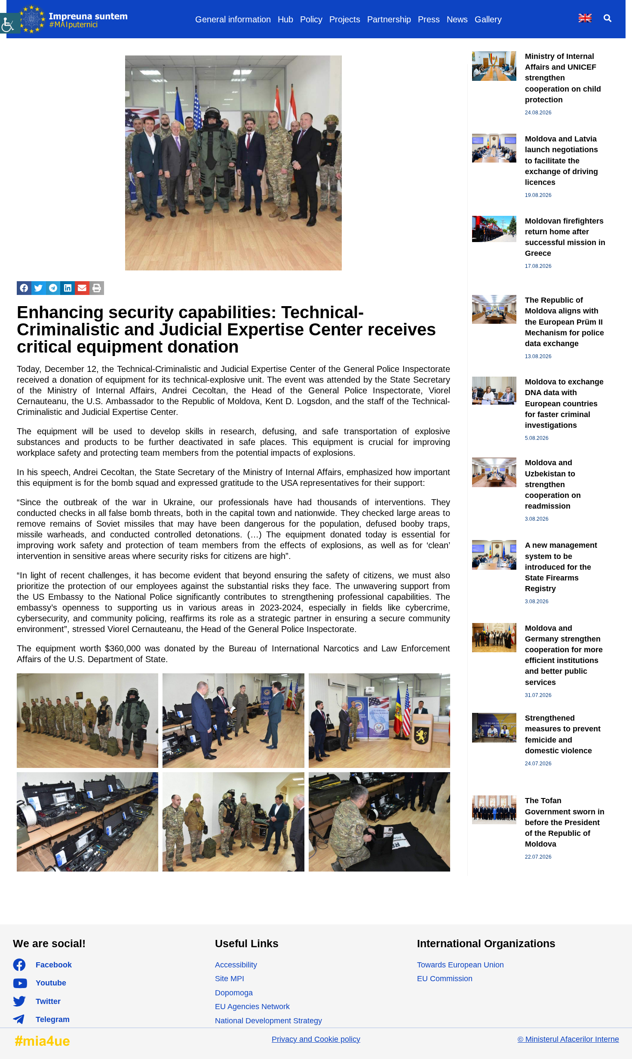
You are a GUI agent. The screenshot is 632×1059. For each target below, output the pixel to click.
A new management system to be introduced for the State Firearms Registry (561, 567)
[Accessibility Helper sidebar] (10, 23)
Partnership (389, 19)
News (457, 19)
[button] (607, 18)
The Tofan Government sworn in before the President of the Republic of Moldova (564, 822)
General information (233, 19)
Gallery (488, 19)
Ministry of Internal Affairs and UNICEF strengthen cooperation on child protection (563, 78)
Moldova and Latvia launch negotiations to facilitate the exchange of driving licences (561, 161)
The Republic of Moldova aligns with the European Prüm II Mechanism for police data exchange (564, 322)
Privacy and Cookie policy (316, 1039)
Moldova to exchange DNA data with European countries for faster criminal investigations (564, 404)
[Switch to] (585, 18)
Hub (285, 19)
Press (429, 19)
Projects (344, 19)
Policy (311, 19)
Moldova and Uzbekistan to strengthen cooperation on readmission (553, 484)
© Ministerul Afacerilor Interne (568, 1039)
